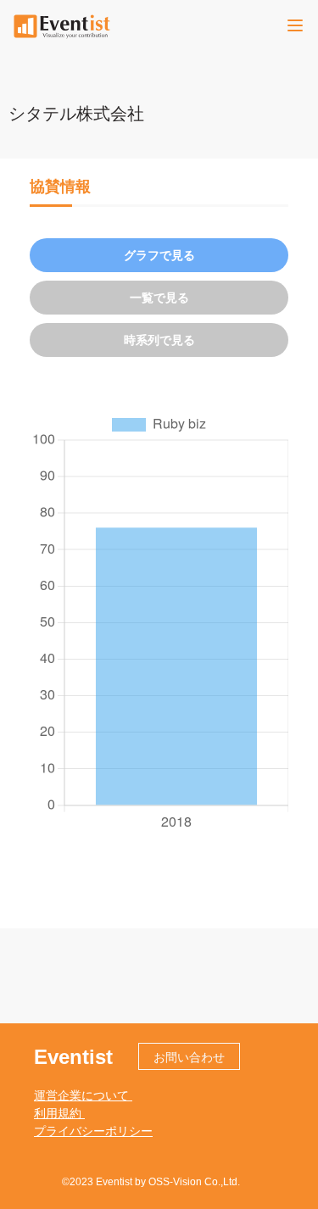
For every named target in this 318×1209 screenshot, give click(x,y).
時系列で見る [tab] (159, 340)
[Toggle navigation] (295, 25)
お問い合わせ (189, 1057)
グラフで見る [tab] (159, 255)
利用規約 (59, 1113)
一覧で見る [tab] (159, 297)
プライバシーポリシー (93, 1131)
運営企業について (83, 1095)
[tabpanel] (159, 621)
